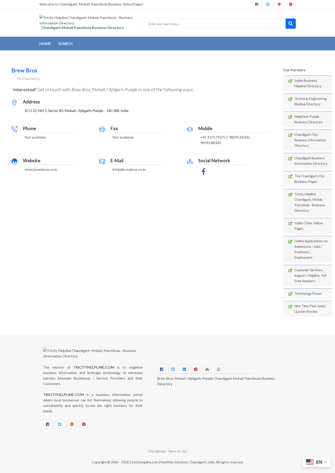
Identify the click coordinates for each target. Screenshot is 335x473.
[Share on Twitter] (173, 369)
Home (45, 43)
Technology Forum (308, 293)
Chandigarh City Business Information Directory (310, 140)
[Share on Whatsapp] (218, 369)
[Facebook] (256, 4)
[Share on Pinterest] (195, 369)
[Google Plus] (278, 4)
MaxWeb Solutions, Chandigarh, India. (187, 462)
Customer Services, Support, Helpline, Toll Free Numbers (310, 275)
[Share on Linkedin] (184, 369)
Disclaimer (157, 451)
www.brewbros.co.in (41, 169)
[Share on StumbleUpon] (207, 369)
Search (65, 43)
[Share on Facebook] (161, 369)
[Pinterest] (83, 424)
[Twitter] (267, 4)
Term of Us (177, 451)
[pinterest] (290, 4)
